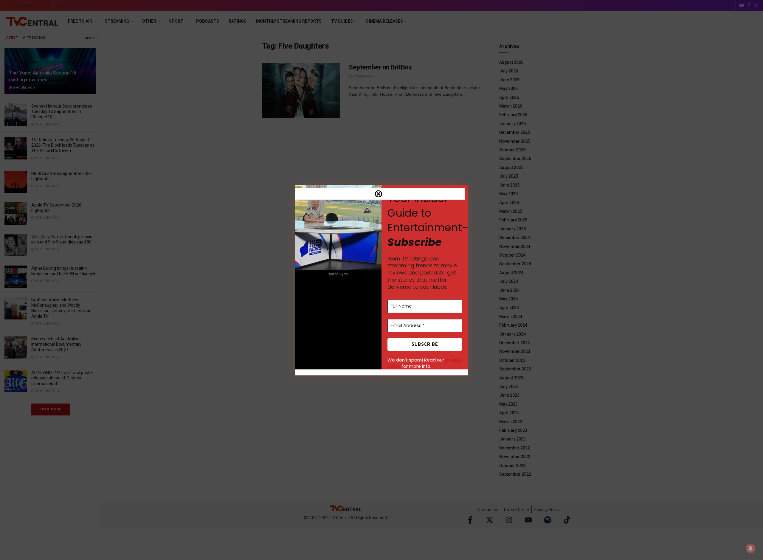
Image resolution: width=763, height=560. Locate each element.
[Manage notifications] (750, 548)
